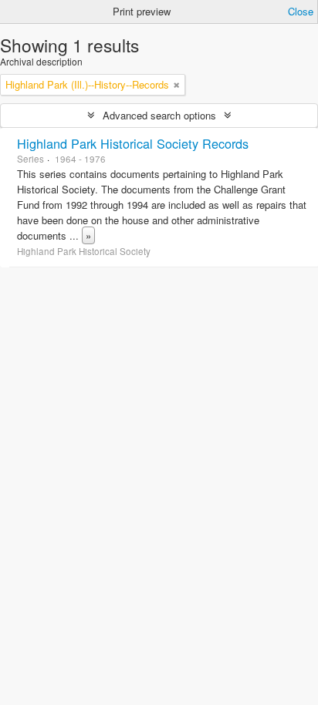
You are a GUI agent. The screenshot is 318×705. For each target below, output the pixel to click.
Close (300, 11)
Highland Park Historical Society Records (133, 143)
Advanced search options (159, 115)
